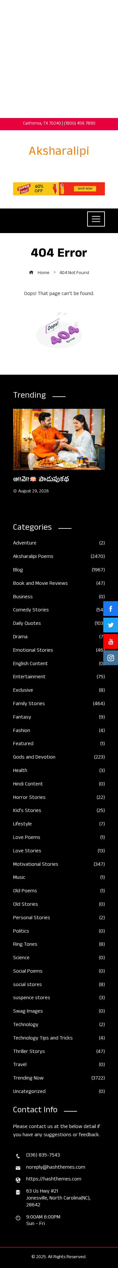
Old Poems (59, 891)
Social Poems (59, 972)
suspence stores (59, 998)
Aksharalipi (59, 153)
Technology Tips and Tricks (59, 1039)
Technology (59, 1025)
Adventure (59, 544)
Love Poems (59, 838)
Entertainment (59, 677)
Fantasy (59, 718)
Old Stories (59, 905)
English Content (59, 664)
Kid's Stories (59, 811)
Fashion (59, 731)
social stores (59, 985)
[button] (46, 507)
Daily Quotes (59, 624)
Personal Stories (59, 918)
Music (59, 878)
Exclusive (59, 691)
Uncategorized (59, 1092)
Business (59, 597)
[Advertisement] (59, 59)
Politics (59, 932)
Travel (59, 1065)
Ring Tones (59, 945)
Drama (59, 637)
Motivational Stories (59, 865)
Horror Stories (59, 798)
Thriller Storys (59, 1052)
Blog (59, 570)
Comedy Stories (59, 610)
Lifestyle (59, 825)
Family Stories (59, 704)
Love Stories (59, 851)
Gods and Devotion (59, 758)
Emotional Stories (59, 651)
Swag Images (59, 1012)
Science (59, 958)
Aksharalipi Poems (59, 557)
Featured (59, 744)
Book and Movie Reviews (59, 584)
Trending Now (59, 1079)
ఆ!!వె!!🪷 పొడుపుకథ (41, 480)
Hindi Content (59, 785)
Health (59, 771)
